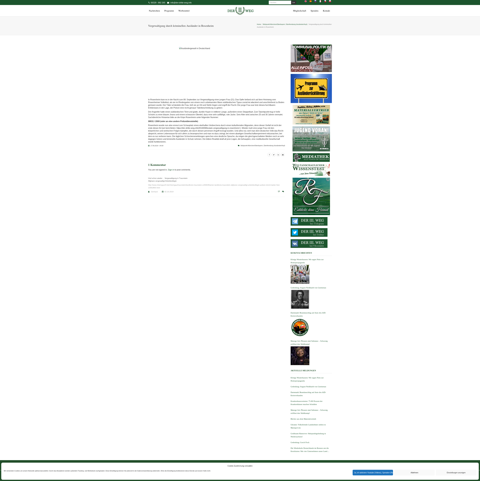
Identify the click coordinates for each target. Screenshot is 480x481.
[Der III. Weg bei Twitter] (311, 232)
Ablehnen (414, 473)
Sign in (171, 170)
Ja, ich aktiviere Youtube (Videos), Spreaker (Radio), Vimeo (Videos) (373, 473)
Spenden (314, 10)
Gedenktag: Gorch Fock (300, 442)
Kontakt (326, 10)
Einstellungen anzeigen (456, 473)
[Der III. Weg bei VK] (311, 243)
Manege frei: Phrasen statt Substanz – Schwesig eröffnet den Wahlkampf (309, 411)
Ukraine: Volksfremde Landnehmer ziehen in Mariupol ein (308, 426)
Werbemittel (184, 10)
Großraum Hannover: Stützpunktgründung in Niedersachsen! (308, 435)
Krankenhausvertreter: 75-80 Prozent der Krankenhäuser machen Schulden (306, 402)
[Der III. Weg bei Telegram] (311, 221)
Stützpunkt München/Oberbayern (251, 145)
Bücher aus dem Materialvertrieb (303, 419)
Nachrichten (154, 10)
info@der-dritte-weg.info (181, 3)
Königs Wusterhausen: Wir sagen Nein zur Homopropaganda (307, 379)
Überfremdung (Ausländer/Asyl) (274, 145)
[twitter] (274, 155)
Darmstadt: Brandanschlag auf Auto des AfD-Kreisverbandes (308, 393)
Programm (169, 10)
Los (293, 2)
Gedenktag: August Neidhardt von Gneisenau (308, 387)
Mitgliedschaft (299, 10)
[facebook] (269, 155)
